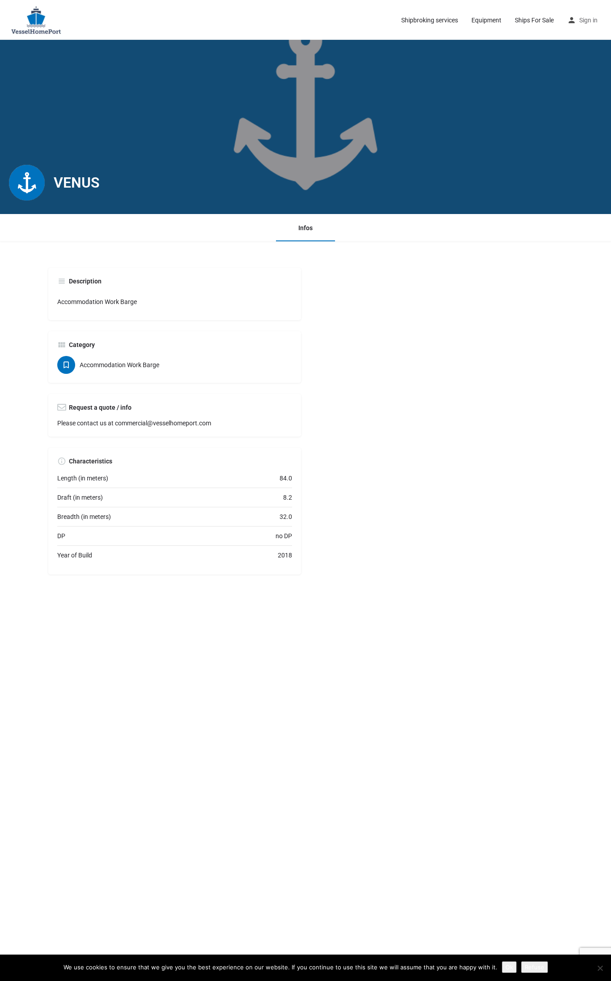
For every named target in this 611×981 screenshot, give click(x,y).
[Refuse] (599, 968)
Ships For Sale (534, 20)
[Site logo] (38, 19)
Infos (305, 227)
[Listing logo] (27, 183)
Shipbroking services (429, 20)
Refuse (534, 967)
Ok (509, 967)
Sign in (588, 20)
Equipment (486, 20)
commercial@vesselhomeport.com (163, 423)
